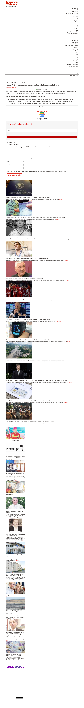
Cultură (76, 20)
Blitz (77, 27)
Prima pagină (74, 8)
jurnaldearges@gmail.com (19, 675)
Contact (33, 704)
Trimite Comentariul (14, 175)
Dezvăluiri (75, 15)
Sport (76, 22)
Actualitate (75, 11)
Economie (75, 17)
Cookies (50, 704)
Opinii (76, 18)
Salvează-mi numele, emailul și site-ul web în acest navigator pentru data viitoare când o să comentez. (37, 171)
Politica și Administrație (71, 13)
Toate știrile (75, 10)
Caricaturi (75, 28)
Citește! (60, 199)
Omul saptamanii (73, 33)
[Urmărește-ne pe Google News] (42, 116)
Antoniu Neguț (11, 87)
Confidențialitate (42, 704)
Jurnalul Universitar (72, 32)
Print (76, 25)
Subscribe (42, 137)
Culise (76, 30)
